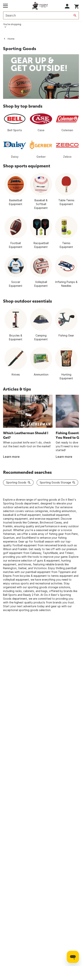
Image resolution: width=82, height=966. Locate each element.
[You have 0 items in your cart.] (76, 6)
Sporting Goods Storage (55, 482)
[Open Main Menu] (5, 6)
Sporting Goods (16, 482)
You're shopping (12, 24)
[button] (67, 6)
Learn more (11, 457)
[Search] (75, 15)
